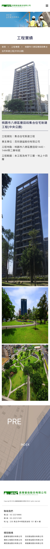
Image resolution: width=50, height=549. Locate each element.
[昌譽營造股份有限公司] (16, 6)
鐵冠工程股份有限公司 (13, 540)
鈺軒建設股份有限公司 (34, 540)
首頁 (4, 47)
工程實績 (15, 47)
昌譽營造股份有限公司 (13, 536)
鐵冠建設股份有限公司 (13, 543)
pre (14, 421)
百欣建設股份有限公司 (34, 536)
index (25, 444)
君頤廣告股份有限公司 (34, 543)
